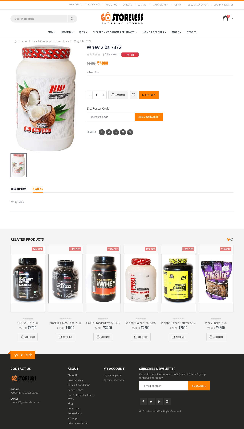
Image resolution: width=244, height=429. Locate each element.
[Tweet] (109, 132)
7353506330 (31, 392)
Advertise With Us (78, 423)
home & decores (153, 32)
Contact (142, 4)
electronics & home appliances (113, 32)
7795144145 (17, 392)
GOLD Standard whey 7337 (103, 323)
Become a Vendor (198, 4)
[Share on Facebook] (102, 132)
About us (111, 4)
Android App (160, 4)
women (66, 32)
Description (18, 188)
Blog (70, 403)
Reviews (38, 188)
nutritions (63, 41)
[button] (228, 18)
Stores (191, 32)
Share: (91, 131)
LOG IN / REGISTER (224, 4)
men (50, 32)
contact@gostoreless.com (25, 402)
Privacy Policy (75, 380)
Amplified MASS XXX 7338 (66, 323)
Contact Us (74, 408)
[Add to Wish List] (133, 95)
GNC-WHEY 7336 (28, 323)
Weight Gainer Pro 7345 (141, 323)
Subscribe (199, 386)
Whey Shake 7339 (216, 323)
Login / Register (112, 375)
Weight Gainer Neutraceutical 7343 (178, 323)
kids (82, 32)
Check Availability (149, 117)
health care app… (42, 41)
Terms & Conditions (79, 385)
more (175, 32)
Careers (127, 4)
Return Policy (75, 390)
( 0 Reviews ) (111, 54)
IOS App (178, 4)
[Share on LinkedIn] (116, 132)
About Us (73, 375)
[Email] (123, 132)
